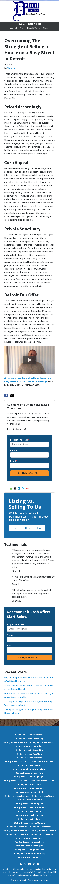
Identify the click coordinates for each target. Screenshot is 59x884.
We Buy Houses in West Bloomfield (30, 807)
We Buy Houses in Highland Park (29, 849)
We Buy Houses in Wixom (17, 834)
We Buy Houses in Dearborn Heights (29, 769)
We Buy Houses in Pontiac (30, 857)
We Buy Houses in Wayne (43, 796)
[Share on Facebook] (6, 395)
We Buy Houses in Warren (29, 765)
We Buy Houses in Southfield (29, 792)
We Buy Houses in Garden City (29, 738)
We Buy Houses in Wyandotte (29, 838)
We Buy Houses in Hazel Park (29, 773)
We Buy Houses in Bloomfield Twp (29, 853)
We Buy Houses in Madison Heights (30, 788)
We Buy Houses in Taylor (43, 761)
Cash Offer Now (16, 28)
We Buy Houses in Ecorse (42, 834)
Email (13, 461)
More (45, 28)
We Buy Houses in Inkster (29, 819)
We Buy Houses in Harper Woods (29, 734)
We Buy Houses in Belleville (29, 799)
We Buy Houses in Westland (29, 754)
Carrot (45, 880)
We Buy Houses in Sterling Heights (29, 776)
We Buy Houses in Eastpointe (29, 746)
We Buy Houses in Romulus (17, 796)
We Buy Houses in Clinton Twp (29, 815)
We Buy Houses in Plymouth (16, 830)
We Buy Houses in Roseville (16, 780)
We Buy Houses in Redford (15, 742)
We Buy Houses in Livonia (29, 784)
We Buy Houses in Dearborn (29, 757)
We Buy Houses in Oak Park (17, 761)
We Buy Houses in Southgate (29, 845)
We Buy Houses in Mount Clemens (29, 823)
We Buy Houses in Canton (29, 811)
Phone (13, 450)
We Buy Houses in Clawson (43, 830)
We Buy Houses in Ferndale (43, 780)
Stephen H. (12, 68)
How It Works (34, 28)
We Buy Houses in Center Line (29, 750)
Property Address (19, 439)
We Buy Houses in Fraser (41, 826)
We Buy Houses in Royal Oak (43, 742)
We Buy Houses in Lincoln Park (29, 842)
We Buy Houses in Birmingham (29, 803)
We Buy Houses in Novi (17, 826)
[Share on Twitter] (12, 395)
